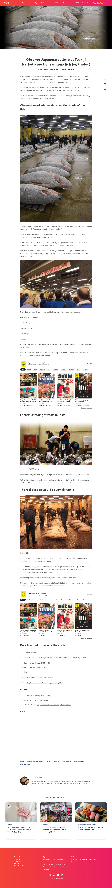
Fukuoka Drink (47, 869)
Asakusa (45, 862)
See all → (89, 363)
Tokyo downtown (66, 761)
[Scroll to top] (105, 77)
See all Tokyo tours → (86, 407)
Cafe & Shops (64, 862)
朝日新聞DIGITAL (33, 469)
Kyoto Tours (17, 863)
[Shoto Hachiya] (24, 780)
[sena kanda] (9, 806)
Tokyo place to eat (79, 761)
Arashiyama (46, 859)
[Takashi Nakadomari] (44, 806)
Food (61, 867)
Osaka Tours (17, 861)
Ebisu (51, 867)
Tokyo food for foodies (53, 761)
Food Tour (66, 867)
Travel (90, 859)
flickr (28, 553)
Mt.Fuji (57, 3)
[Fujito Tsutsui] (79, 806)
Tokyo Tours (17, 859)
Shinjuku (10, 824)
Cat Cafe (45, 864)
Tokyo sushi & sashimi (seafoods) (35, 761)
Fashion (56, 867)
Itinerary (66, 3)
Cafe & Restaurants (54, 862)
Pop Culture (74, 862)
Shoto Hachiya (37, 777)
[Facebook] (105, 89)
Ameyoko (45, 824)
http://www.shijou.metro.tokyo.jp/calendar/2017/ (44, 683)
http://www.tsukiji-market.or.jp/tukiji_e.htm (54, 705)
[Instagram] (50, 875)
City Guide (85, 3)
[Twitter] (105, 83)
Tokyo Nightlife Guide (81, 859)
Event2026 (75, 3)
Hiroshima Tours (19, 865)
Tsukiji (40, 69)
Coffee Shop (57, 864)
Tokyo (36, 3)
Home (72, 859)
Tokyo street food (25, 764)
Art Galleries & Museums (58, 859)
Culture (64, 864)
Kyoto (50, 3)
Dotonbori (46, 867)
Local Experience (25, 3)
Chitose (51, 864)
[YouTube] (54, 875)
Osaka (43, 3)
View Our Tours (99, 3)
